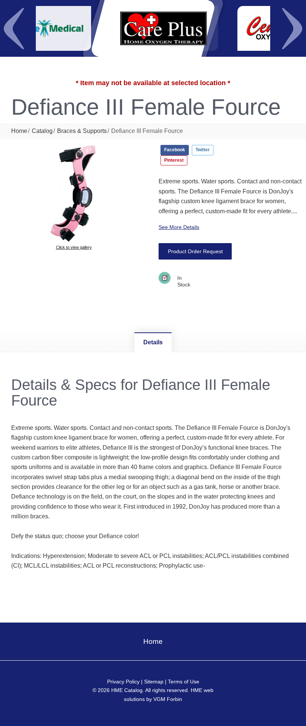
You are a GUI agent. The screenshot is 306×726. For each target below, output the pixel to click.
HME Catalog (127, 690)
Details (153, 342)
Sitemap (153, 682)
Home (19, 131)
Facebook (174, 149)
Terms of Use (183, 682)
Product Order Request (195, 251)
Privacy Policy (123, 682)
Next (292, 28)
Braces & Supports (82, 131)
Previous (14, 28)
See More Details (179, 227)
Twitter (203, 149)
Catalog (42, 131)
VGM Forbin (167, 699)
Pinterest (174, 160)
